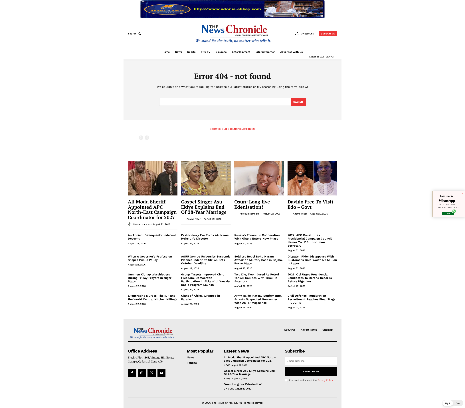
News (227, 365)
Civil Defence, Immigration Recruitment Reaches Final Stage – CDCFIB (311, 299)
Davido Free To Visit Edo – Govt (310, 204)
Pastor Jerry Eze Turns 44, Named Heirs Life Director (205, 236)
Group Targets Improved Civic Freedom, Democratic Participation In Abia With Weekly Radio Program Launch (205, 280)
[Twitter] (151, 373)
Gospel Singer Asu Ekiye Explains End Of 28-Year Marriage (204, 207)
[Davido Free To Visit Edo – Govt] (312, 178)
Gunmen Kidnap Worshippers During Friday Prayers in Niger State (149, 278)
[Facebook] (132, 373)
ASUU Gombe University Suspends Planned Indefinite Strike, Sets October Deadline (206, 260)
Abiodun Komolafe (250, 213)
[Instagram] (142, 373)
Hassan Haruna (141, 224)
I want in (309, 371)
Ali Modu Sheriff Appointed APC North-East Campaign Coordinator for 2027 (152, 209)
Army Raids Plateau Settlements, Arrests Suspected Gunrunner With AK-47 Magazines (258, 299)
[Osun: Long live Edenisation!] (259, 178)
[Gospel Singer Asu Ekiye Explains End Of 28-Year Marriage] (206, 178)
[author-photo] (130, 224)
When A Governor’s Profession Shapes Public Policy (150, 258)
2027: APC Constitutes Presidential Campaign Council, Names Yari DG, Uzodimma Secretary (310, 240)
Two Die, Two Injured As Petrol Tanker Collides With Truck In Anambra (256, 278)
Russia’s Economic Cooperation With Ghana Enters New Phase (257, 236)
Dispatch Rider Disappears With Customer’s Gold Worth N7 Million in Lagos (312, 260)
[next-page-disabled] (147, 137)
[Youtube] (161, 373)
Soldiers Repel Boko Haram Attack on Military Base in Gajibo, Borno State (258, 260)
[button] (135, 33)
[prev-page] (141, 137)
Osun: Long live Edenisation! (252, 204)
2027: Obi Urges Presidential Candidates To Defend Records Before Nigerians (310, 278)
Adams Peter (194, 219)
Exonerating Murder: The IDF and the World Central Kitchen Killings (152, 297)
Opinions (229, 389)
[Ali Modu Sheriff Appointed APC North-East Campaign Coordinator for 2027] (152, 178)
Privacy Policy (325, 380)
